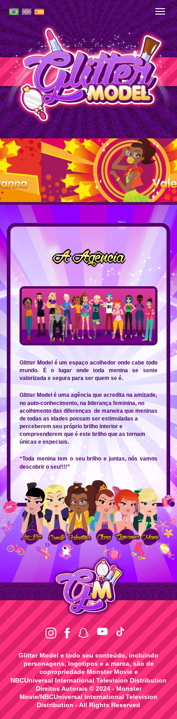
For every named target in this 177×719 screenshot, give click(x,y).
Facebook (67, 633)
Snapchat (83, 633)
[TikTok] (120, 631)
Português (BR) (14, 11)
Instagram (50, 633)
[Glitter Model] (88, 73)
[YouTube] (102, 631)
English (26, 11)
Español (39, 12)
